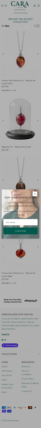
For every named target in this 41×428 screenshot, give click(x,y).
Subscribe (20, 231)
